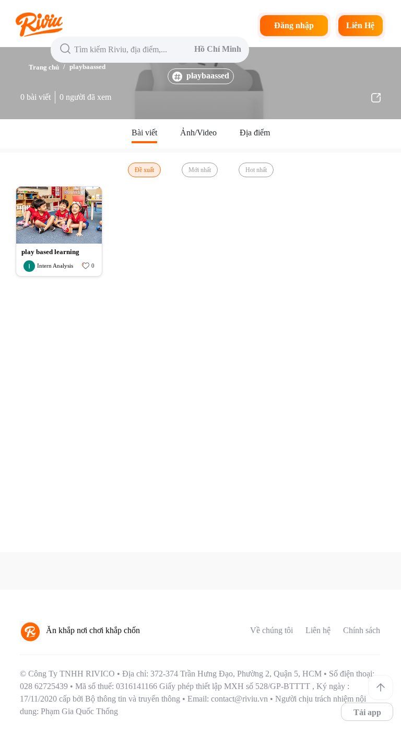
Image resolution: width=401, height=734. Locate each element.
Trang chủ (44, 67)
